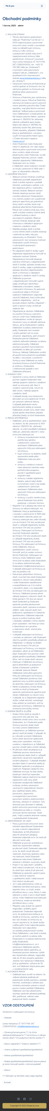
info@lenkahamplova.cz (28, 1026)
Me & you (10, 6)
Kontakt (7, 1082)
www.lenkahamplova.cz (30, 78)
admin (20, 25)
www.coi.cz (18, 141)
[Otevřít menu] (41, 5)
